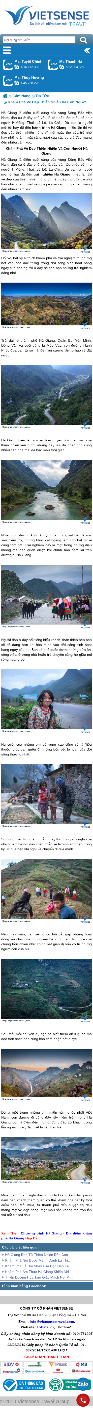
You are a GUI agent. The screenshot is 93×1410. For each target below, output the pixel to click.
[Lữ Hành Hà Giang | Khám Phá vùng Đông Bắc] (5, 96)
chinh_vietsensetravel (16, 66)
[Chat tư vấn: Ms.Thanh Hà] (61, 66)
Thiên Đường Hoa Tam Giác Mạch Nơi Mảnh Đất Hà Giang (39, 1277)
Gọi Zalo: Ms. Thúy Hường (8, 80)
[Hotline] (83, 1400)
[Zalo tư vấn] (83, 1384)
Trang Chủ (46, 16)
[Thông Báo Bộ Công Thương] (23, 1392)
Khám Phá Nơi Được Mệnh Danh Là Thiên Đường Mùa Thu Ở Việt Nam (39, 1260)
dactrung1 (16, 82)
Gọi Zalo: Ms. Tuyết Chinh (8, 64)
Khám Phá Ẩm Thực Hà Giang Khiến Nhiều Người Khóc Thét (39, 1272)
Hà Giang (9, 159)
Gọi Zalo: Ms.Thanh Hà (53, 64)
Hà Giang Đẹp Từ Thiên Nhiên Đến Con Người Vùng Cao (39, 1255)
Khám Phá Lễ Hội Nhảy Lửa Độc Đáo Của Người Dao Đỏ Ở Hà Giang (39, 1266)
